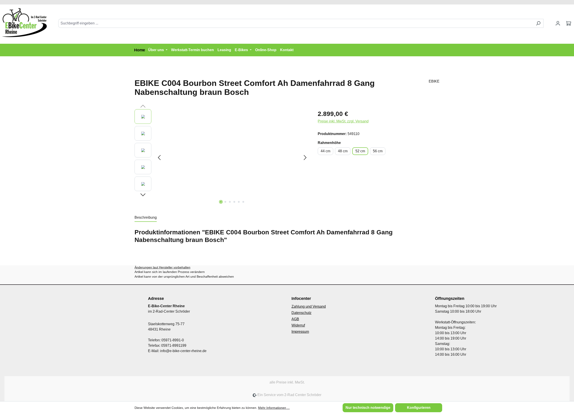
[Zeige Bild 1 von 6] (221, 202)
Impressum (300, 331)
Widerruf (298, 325)
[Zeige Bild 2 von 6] (225, 202)
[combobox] (295, 23)
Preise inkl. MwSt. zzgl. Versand (343, 121)
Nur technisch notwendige (368, 408)
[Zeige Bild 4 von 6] (234, 202)
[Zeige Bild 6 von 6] (243, 202)
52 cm (360, 151)
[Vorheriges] (159, 157)
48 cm (343, 151)
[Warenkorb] (568, 23)
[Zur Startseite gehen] (24, 22)
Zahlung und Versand (308, 306)
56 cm (378, 151)
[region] (221, 157)
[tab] (146, 218)
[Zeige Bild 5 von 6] (239, 202)
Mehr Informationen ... (274, 408)
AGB (295, 319)
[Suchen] (538, 23)
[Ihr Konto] (557, 23)
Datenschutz (301, 313)
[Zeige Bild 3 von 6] (230, 202)
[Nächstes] (305, 157)
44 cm (325, 151)
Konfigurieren (418, 408)
